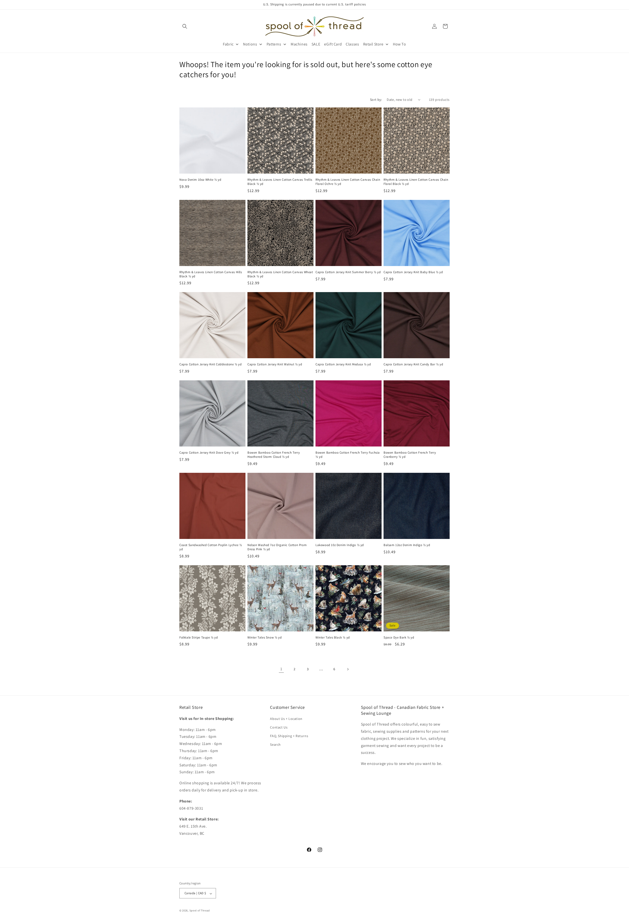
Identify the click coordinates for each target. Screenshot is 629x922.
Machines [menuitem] (299, 44)
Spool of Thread (199, 910)
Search (275, 744)
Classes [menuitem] (352, 44)
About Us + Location (286, 718)
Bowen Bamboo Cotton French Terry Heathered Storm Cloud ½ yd (273, 455)
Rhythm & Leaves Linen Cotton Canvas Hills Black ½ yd (210, 274)
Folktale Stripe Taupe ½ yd (198, 637)
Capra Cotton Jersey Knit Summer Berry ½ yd (348, 272)
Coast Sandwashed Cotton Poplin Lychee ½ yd (210, 547)
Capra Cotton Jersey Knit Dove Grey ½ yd (208, 453)
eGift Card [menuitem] (333, 44)
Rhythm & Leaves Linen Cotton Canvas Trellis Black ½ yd (279, 182)
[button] (184, 26)
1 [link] (281, 668)
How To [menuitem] (399, 44)
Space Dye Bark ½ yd (399, 637)
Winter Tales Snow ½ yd (264, 637)
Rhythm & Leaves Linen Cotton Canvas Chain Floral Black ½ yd (416, 182)
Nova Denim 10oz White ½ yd (200, 180)
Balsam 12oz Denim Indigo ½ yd (407, 545)
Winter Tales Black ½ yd (332, 637)
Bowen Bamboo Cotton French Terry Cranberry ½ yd (410, 455)
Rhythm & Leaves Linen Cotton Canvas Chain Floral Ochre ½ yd (347, 182)
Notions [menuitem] (250, 44)
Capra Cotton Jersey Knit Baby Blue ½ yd (413, 272)
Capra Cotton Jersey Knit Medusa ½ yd (343, 364)
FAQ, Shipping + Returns (289, 736)
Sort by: (376, 99)
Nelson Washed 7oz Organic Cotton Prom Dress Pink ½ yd (277, 547)
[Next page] (347, 669)
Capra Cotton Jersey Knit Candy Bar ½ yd (413, 364)
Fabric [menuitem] (228, 44)
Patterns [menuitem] (274, 44)
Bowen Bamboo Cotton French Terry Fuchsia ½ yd (347, 455)
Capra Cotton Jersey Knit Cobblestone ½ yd (210, 364)
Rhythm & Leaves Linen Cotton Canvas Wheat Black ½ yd (280, 274)
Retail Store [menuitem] (373, 44)
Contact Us (278, 727)
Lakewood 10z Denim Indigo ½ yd (339, 545)
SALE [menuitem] (316, 44)
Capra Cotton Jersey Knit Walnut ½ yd (274, 364)
